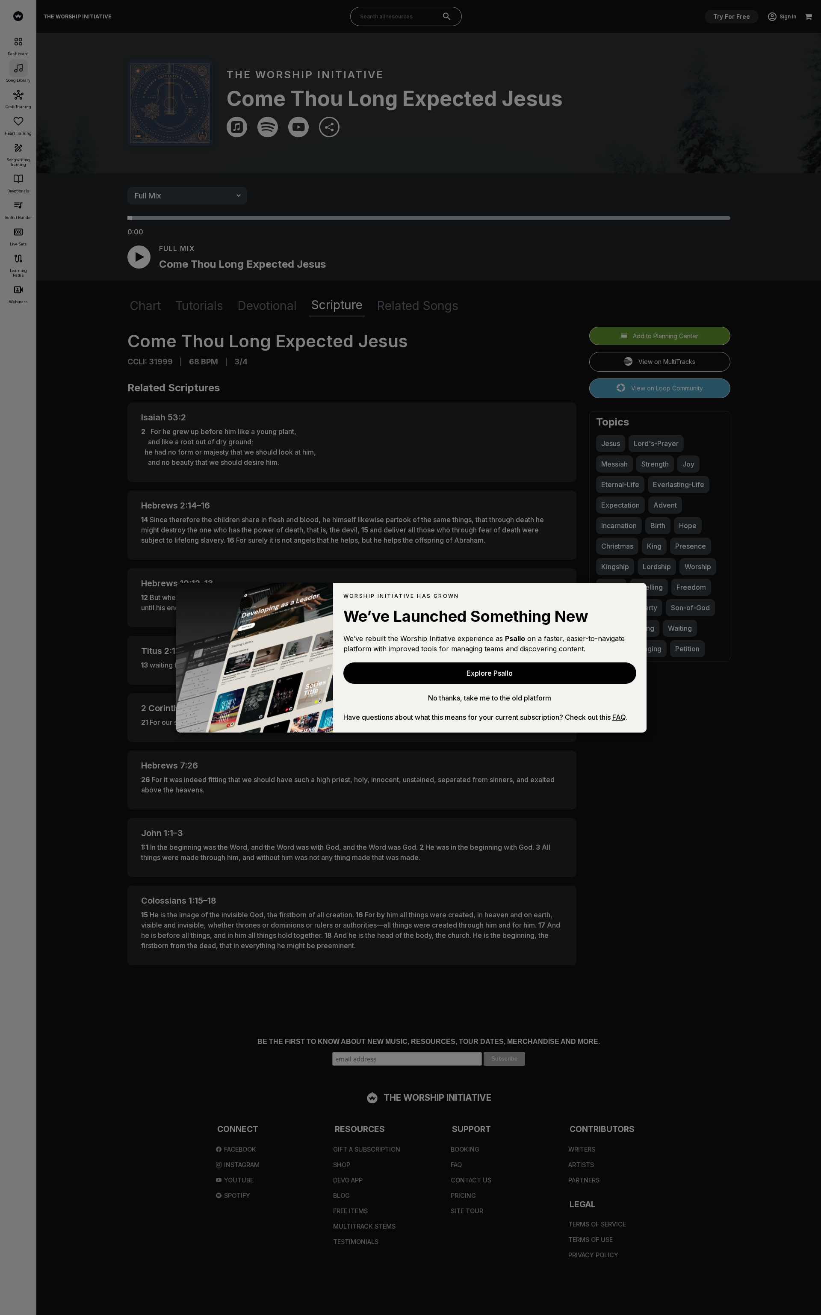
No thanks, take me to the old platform (489, 698)
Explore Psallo (490, 673)
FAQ (619, 717)
